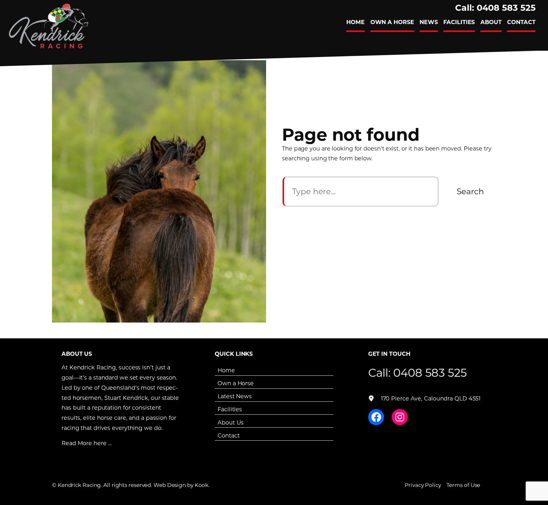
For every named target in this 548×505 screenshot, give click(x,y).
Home (226, 370)
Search (470, 191)
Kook (202, 485)
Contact (228, 435)
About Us (231, 422)
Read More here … (86, 443)
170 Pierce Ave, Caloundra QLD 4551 (431, 398)
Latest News (235, 396)
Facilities (230, 409)
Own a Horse (236, 383)
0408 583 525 (430, 372)
